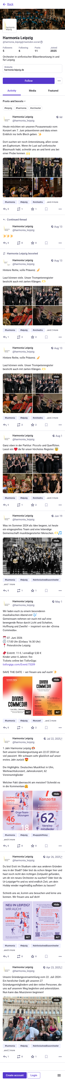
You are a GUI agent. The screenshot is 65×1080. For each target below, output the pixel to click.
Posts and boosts (13, 101)
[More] (60, 209)
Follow (29, 80)
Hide (56, 161)
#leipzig (8, 108)
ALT (57, 571)
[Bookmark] (46, 209)
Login (34, 1075)
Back (10, 4)
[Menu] (59, 81)
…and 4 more (52, 202)
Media (32, 90)
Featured (53, 90)
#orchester (35, 108)
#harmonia (21, 108)
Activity (11, 90)
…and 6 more (9, 839)
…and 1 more (9, 584)
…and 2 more (52, 330)
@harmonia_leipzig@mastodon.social (21, 42)
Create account (15, 1075)
